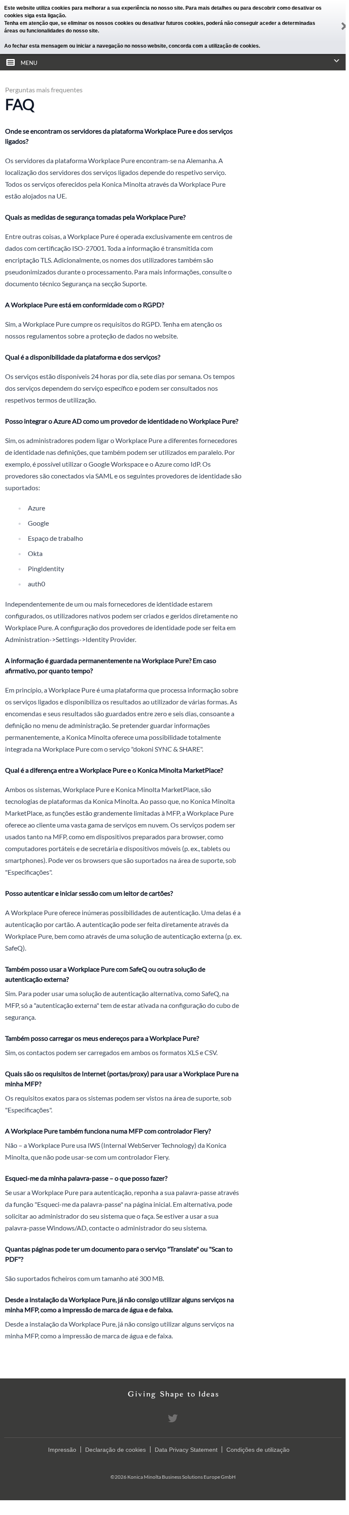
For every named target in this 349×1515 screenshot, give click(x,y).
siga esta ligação (44, 16)
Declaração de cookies (115, 1449)
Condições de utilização (258, 1449)
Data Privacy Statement (186, 1449)
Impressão (62, 1449)
